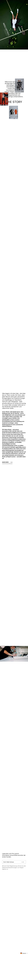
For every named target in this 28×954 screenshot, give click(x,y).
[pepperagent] (14, 2)
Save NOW (5, 462)
